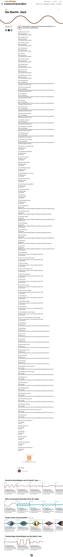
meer (40, 480)
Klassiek (19, 501)
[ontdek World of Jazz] (12, 1)
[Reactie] (11, 30)
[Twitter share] (9, 30)
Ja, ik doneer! (55, 1)
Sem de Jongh (24, 471)
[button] (20, 28)
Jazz (6, 9)
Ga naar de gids (30, 517)
